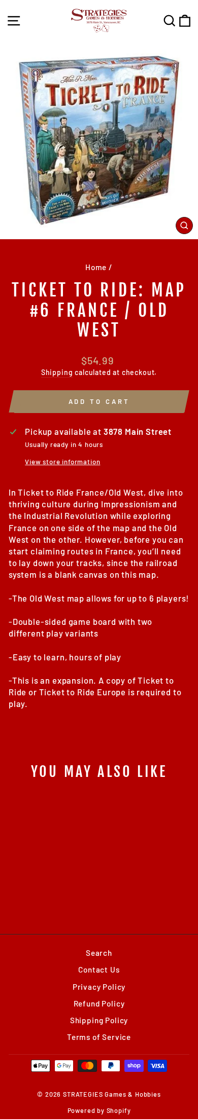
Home (96, 267)
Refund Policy (99, 1003)
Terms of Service (99, 1036)
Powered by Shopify (99, 1110)
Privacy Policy (99, 986)
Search (99, 952)
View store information (62, 462)
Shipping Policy (99, 1020)
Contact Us (98, 969)
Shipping (57, 372)
